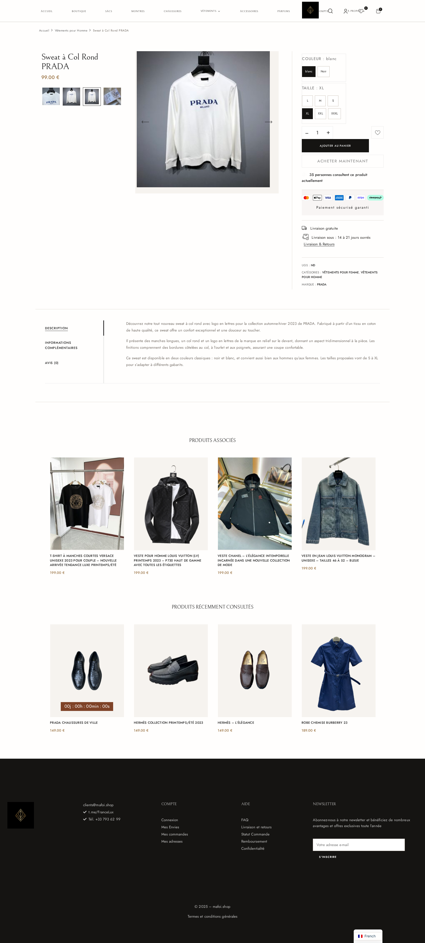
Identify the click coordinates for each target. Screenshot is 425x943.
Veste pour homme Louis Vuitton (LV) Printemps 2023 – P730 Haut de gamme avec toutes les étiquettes (167, 560)
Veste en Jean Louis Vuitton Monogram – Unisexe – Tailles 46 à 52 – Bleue (338, 558)
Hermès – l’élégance (236, 723)
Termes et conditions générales (212, 916)
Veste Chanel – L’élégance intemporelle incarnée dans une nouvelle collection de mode (254, 560)
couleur (319, 59)
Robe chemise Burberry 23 (324, 723)
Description (56, 328)
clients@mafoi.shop (98, 805)
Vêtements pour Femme (340, 272)
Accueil (44, 30)
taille (313, 88)
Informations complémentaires (61, 345)
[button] (378, 11)
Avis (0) (52, 363)
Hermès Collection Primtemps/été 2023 (168, 723)
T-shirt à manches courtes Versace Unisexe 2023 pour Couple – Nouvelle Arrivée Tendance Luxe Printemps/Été (83, 560)
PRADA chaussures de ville (74, 723)
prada (321, 284)
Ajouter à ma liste (377, 132)
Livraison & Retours (319, 244)
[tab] (74, 328)
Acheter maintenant (342, 161)
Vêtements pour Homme (71, 30)
